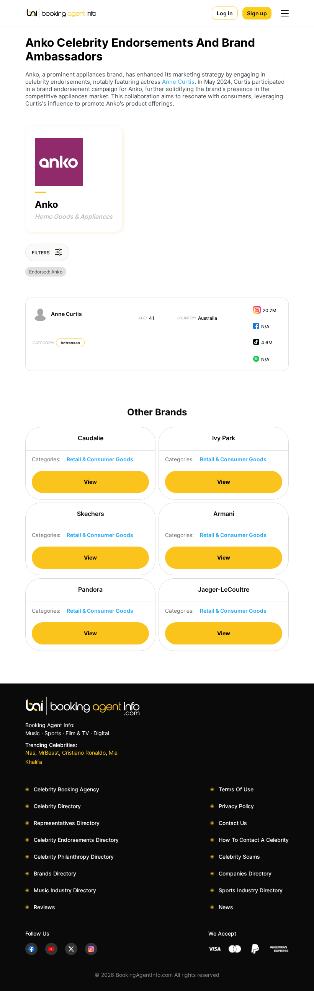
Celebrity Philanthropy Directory (74, 856)
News (226, 907)
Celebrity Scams (239, 856)
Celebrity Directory (57, 806)
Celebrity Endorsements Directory (76, 839)
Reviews (44, 907)
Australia (197, 318)
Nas (30, 752)
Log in (225, 13)
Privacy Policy (236, 806)
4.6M (267, 342)
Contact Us (233, 823)
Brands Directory (55, 873)
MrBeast (48, 752)
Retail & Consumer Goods (100, 459)
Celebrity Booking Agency (66, 789)
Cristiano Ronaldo (84, 752)
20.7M (269, 310)
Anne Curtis (178, 81)
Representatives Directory (67, 823)
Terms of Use (236, 789)
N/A (265, 326)
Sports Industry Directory (251, 890)
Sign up (257, 13)
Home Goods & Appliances (74, 216)
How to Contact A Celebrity (254, 839)
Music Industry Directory (65, 890)
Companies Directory (245, 873)
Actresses (70, 342)
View (90, 481)
